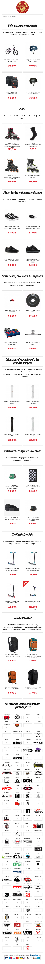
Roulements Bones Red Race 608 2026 (12, 343)
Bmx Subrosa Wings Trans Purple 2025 (12, 60)
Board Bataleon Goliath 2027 (12, 434)
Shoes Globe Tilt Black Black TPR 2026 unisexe (12, 259)
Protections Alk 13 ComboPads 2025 (12, 93)
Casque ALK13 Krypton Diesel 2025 (33, 60)
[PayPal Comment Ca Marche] (22, 957)
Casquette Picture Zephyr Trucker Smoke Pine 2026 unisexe (12, 486)
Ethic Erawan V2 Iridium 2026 (32, 601)
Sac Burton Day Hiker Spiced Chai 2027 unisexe (12, 687)
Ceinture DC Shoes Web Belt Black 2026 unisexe (12, 518)
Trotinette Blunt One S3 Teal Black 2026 (33, 569)
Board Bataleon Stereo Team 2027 (12, 402)
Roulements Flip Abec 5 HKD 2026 (12, 311)
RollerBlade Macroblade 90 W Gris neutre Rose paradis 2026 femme (12, 145)
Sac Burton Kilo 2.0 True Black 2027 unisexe (33, 687)
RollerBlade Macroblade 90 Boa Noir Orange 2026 (12, 177)
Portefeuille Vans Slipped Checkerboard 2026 (33, 486)
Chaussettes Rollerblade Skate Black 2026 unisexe (33, 145)
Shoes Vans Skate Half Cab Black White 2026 (33, 227)
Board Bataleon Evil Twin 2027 (32, 402)
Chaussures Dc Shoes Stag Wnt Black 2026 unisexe (33, 260)
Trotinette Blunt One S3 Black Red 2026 (12, 601)
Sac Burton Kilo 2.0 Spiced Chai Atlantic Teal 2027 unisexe (33, 656)
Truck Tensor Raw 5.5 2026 (33, 343)
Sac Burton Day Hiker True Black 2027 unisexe (12, 655)
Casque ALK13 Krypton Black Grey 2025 (33, 93)
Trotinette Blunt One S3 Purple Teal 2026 (12, 569)
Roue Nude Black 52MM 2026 (33, 311)
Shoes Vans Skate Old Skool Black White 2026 (12, 227)
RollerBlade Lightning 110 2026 (32, 176)
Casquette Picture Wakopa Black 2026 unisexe (33, 519)
